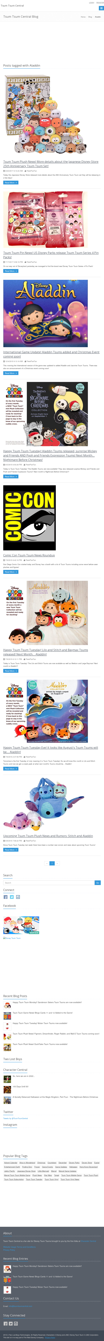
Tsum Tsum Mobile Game (71, 1175)
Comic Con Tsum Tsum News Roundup (29, 555)
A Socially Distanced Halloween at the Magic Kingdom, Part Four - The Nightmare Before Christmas (55, 1097)
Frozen (37, 1167)
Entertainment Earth (12, 1167)
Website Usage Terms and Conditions (19, 1247)
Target (56, 1175)
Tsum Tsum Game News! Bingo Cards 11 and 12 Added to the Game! (43, 1012)
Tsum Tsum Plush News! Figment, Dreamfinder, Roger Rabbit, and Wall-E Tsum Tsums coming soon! (56, 1033)
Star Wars (48, 1175)
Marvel (53, 1171)
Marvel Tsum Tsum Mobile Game (17, 1175)
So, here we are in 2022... (24, 1076)
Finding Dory (27, 1167)
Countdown (52, 1162)
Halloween (73, 1167)
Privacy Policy (9, 1250)
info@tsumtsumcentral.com (20, 1306)
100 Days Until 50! (20, 1086)
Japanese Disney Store (26, 1171)
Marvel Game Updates (67, 1171)
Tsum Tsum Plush (91, 1175)
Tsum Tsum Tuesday (34, 1179)
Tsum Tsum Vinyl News (70, 1179)
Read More (10, 182)
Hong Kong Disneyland (89, 1167)
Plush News (37, 1175)
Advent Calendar (10, 1162)
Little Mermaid (43, 1171)
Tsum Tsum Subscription (14, 1179)
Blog (90, 16)
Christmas (41, 1162)
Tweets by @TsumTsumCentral (15, 1118)
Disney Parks (74, 1162)
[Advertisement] (52, 42)
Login (91, 2)
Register (100, 2)
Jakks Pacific (9, 1171)
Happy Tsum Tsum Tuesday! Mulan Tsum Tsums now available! (40, 1023)
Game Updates (61, 1167)
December (63, 1162)
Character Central (88, 1241)
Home (83, 16)
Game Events (47, 1167)
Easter (96, 1162)
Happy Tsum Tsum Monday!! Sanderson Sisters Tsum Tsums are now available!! (47, 1002)
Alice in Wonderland (27, 1162)
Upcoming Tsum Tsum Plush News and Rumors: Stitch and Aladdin (48, 836)
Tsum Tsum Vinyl (51, 1179)
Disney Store (87, 1162)
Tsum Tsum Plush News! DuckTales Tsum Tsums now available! (40, 1044)
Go (97, 882)
